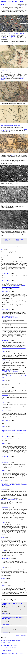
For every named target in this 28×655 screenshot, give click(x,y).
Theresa (3, 578)
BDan (3, 550)
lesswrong (14, 246)
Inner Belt (4, 4)
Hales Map (5, 77)
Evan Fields (5, 632)
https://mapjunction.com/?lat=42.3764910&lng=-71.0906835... (10, 371)
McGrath (22, 33)
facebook (10, 246)
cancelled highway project (7, 37)
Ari (2, 249)
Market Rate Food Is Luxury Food (9, 645)
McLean (13, 155)
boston (21, 5)
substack (20, 246)
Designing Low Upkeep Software (21, 241)
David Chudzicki (6, 558)
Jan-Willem (3, 489)
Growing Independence (6, 650)
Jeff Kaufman (4, 1)
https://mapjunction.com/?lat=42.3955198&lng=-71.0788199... (10, 317)
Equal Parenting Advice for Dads (8, 647)
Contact (21, 1)
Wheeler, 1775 (4, 70)
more (17, 635)
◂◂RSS (17, 1)
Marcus (3, 255)
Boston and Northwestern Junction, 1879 (10, 125)
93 (9, 33)
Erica (3, 402)
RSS (13, 1)
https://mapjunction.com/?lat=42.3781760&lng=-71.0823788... (14, 286)
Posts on (5, 613)
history (25, 5)
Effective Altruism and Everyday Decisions (11, 640)
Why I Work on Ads (5, 642)
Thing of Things (6, 624)
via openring (23, 635)
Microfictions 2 (5, 627)
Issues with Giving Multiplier (6, 241)
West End (10, 35)
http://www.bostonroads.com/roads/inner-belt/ (12, 433)
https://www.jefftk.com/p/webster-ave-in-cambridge (14, 348)
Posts (9, 1)
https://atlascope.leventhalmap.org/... (9, 499)
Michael (3, 537)
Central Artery (15, 33)
